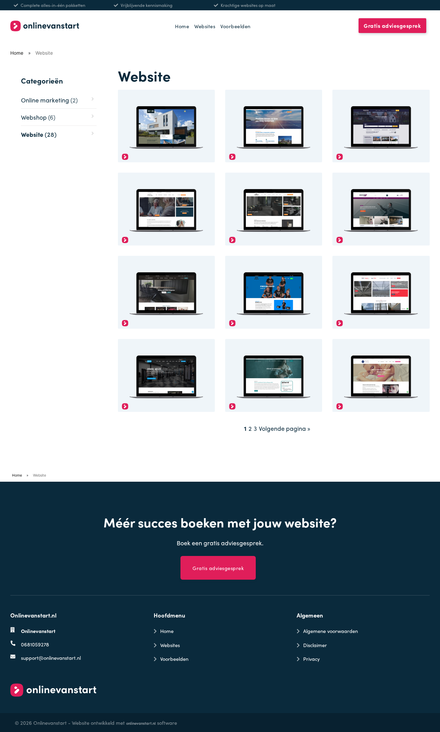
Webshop (38, 117)
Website (39, 134)
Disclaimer (315, 644)
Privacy (311, 658)
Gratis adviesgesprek (392, 26)
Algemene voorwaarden (330, 630)
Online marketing (49, 100)
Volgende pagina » (284, 428)
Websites (204, 26)
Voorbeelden (235, 26)
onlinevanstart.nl (141, 723)
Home (182, 26)
